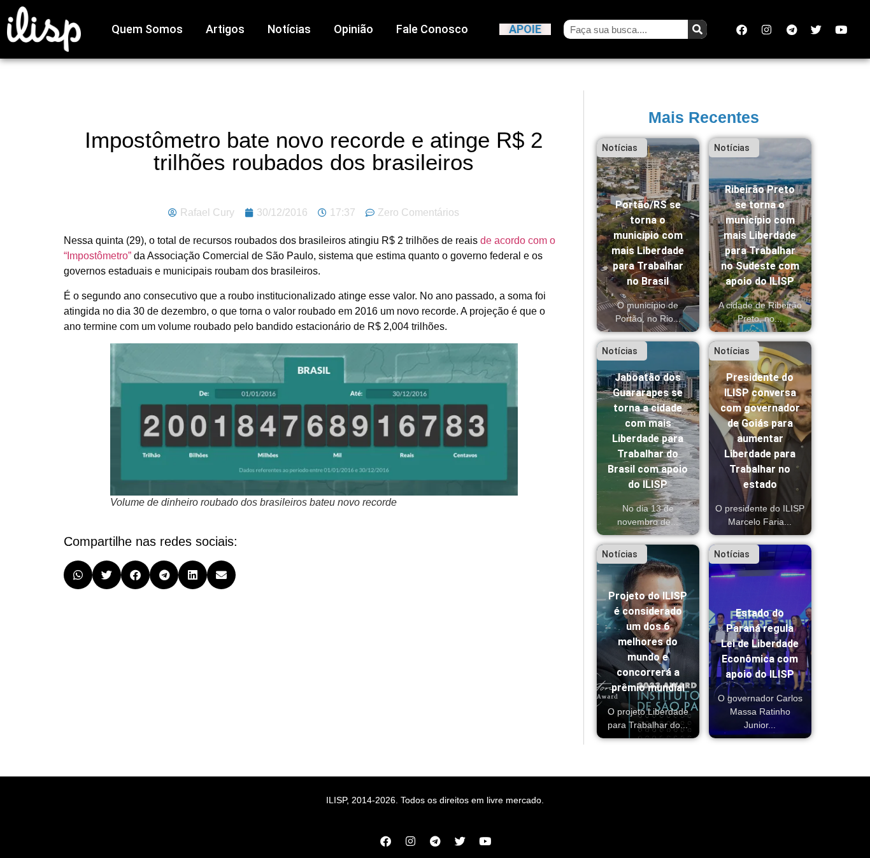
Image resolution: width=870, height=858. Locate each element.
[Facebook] (742, 29)
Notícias (289, 29)
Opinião (353, 29)
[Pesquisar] (697, 29)
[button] (78, 575)
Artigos (225, 29)
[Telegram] (791, 29)
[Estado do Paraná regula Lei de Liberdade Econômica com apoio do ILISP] (760, 641)
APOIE (525, 29)
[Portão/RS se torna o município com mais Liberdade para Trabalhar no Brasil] (648, 235)
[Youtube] (841, 29)
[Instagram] (767, 29)
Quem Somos (147, 29)
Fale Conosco (432, 29)
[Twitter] (816, 29)
